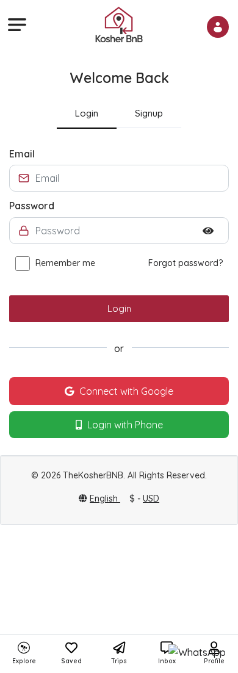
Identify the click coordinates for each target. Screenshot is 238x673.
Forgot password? (185, 262)
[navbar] (15, 24)
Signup (149, 113)
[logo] (119, 23)
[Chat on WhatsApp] (197, 652)
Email (22, 154)
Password (31, 206)
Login (86, 113)
